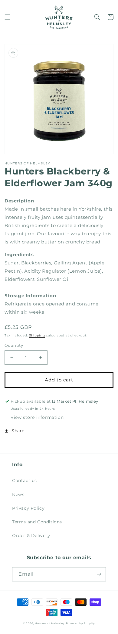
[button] (7, 17)
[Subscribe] (99, 574)
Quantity (14, 345)
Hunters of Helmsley (49, 623)
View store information (37, 417)
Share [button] (18, 430)
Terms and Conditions (37, 522)
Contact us (24, 480)
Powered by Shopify (80, 623)
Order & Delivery (31, 535)
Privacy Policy (28, 508)
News (18, 494)
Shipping (37, 335)
